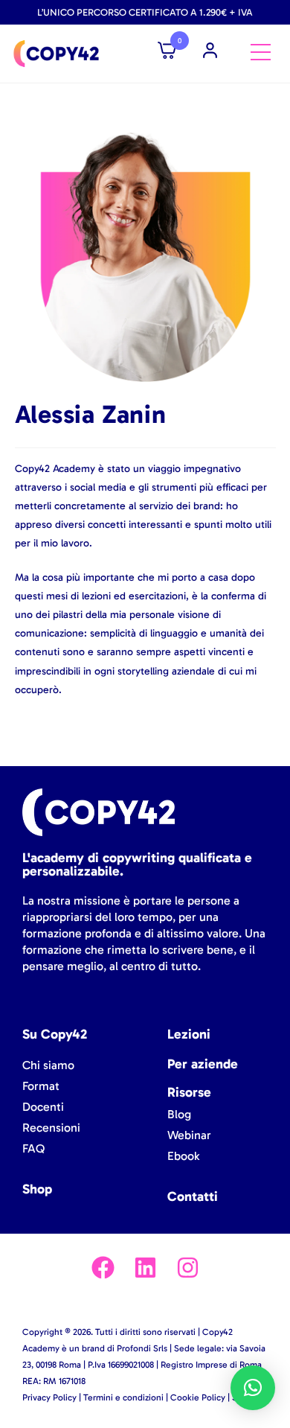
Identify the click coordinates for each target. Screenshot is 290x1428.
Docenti (43, 1107)
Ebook (183, 1156)
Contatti (192, 1196)
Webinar (189, 1135)
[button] (253, 1387)
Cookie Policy (197, 1397)
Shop (37, 1189)
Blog (179, 1114)
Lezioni (188, 1034)
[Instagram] (187, 1267)
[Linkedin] (145, 1267)
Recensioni (51, 1128)
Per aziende (202, 1064)
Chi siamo (48, 1065)
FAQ (33, 1148)
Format (40, 1086)
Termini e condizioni (123, 1397)
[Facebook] (103, 1267)
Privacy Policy (49, 1397)
